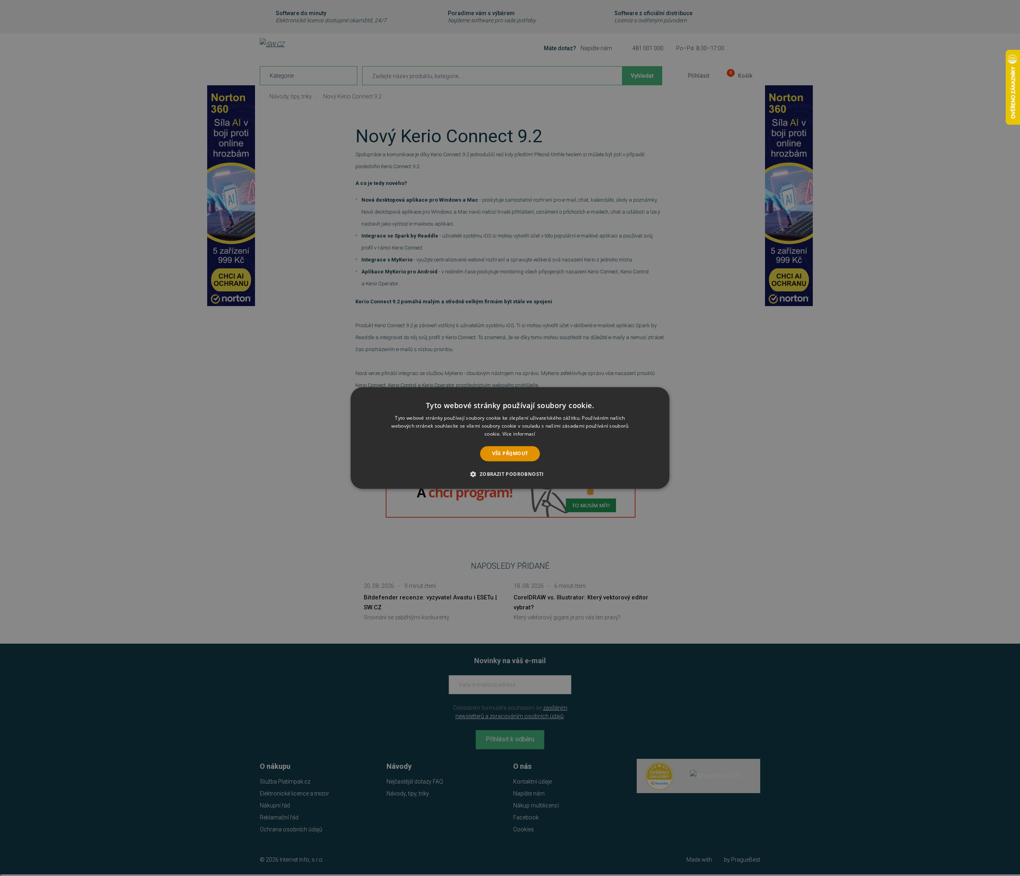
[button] (509, 474)
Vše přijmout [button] (510, 453)
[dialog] (510, 438)
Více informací (519, 433)
